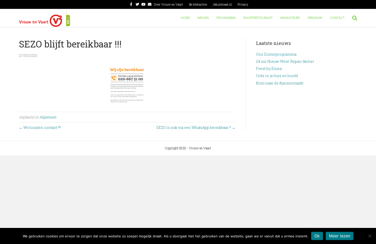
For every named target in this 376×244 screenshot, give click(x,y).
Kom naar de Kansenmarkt (279, 83)
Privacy (243, 4)
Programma (226, 18)
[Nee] (369, 235)
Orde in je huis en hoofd (277, 75)
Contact (337, 18)
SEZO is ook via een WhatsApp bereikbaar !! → (195, 127)
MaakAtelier (290, 18)
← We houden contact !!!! (40, 127)
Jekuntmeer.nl (222, 4)
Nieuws (203, 18)
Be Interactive (198, 4)
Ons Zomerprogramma (276, 54)
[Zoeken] (352, 18)
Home (185, 18)
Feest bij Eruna (269, 68)
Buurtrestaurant (258, 18)
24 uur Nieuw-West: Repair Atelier (285, 61)
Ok (317, 235)
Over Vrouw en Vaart (168, 4)
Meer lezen (339, 235)
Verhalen (314, 18)
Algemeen (47, 117)
